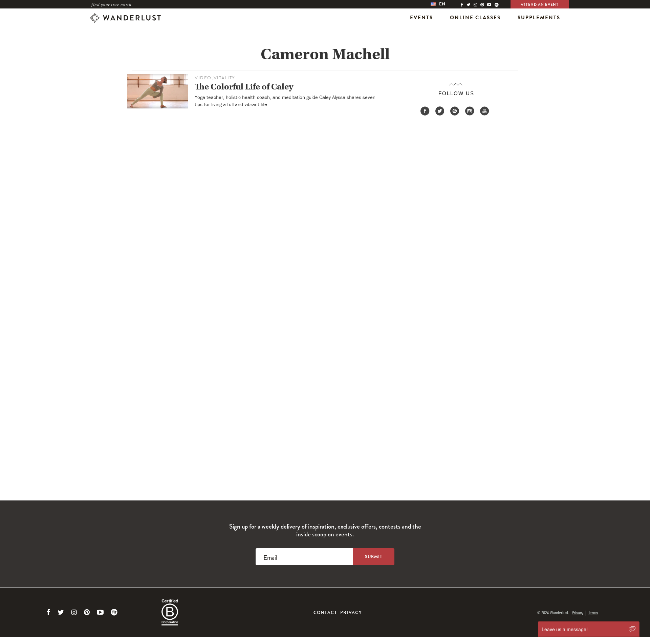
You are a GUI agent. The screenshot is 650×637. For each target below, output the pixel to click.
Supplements (539, 17)
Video (203, 78)
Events (421, 17)
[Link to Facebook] (48, 612)
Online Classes (475, 17)
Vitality (224, 78)
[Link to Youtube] (100, 612)
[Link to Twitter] (61, 612)
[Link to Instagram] (74, 612)
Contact (325, 612)
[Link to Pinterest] (87, 612)
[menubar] (445, 4)
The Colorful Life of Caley (244, 87)
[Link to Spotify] (114, 612)
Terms (593, 612)
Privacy (351, 612)
